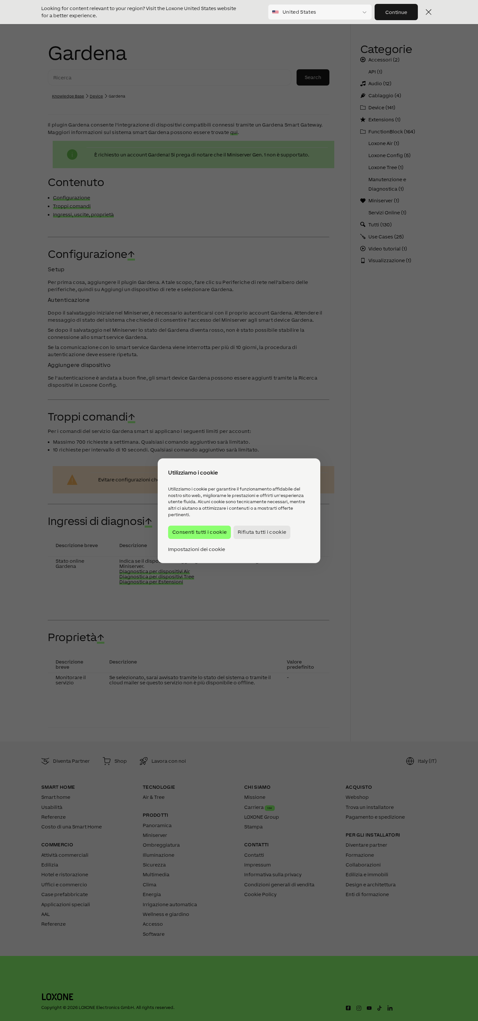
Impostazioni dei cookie (196, 549)
